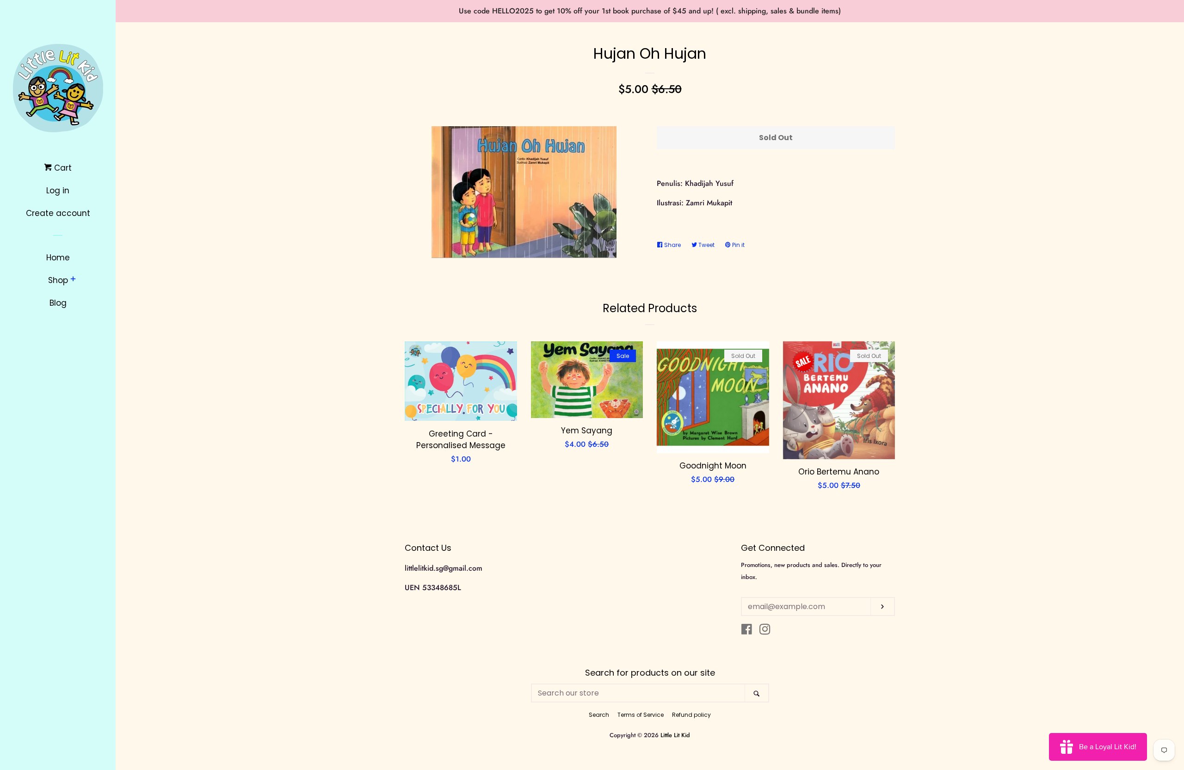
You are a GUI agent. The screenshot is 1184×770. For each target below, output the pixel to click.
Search (599, 715)
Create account (58, 213)
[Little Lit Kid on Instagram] (765, 631)
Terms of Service (640, 715)
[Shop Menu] (73, 280)
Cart (62, 167)
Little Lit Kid (675, 735)
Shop (58, 280)
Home (58, 257)
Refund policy (691, 715)
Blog (58, 302)
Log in (57, 190)
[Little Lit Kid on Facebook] (746, 631)
